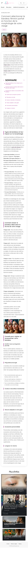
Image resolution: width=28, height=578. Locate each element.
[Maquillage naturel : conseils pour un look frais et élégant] (14, 484)
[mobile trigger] (2, 3)
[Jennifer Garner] (9, 3)
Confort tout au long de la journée (13, 94)
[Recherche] (21, 3)
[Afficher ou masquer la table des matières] (20, 80)
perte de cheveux (16, 147)
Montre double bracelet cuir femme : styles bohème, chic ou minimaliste (13, 536)
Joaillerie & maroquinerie (9, 503)
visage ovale (7, 65)
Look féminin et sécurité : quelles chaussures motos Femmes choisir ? (13, 506)
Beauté (4, 29)
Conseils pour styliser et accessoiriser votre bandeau (14, 91)
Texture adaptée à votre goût (12, 102)
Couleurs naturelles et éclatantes (13, 100)
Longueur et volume (10, 108)
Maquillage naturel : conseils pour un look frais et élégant (13, 490)
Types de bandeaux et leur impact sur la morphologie (13, 83)
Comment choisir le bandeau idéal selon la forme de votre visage (14, 87)
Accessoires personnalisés (12, 105)
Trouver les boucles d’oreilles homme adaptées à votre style (13, 524)
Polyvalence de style (10, 97)
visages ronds (7, 71)
